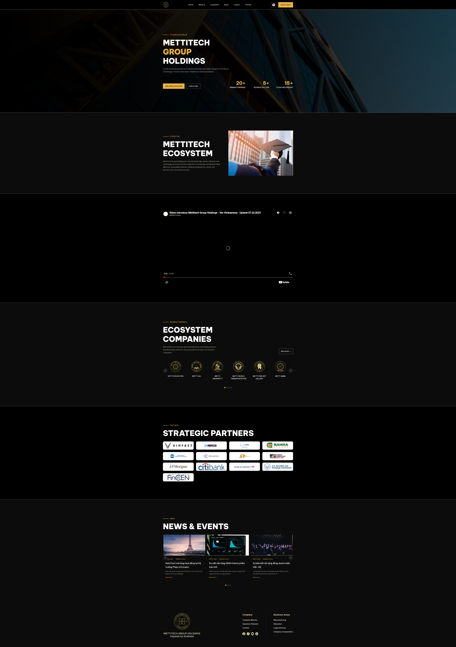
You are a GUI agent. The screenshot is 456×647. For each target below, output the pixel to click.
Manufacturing (280, 620)
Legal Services (280, 628)
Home (190, 4)
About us (201, 4)
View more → (286, 351)
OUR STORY (193, 86)
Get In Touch (286, 4)
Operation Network (250, 624)
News (226, 4)
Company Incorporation (283, 632)
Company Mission (249, 620)
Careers (237, 4)
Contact (248, 4)
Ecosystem (214, 4)
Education (278, 624)
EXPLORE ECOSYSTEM (173, 86)
